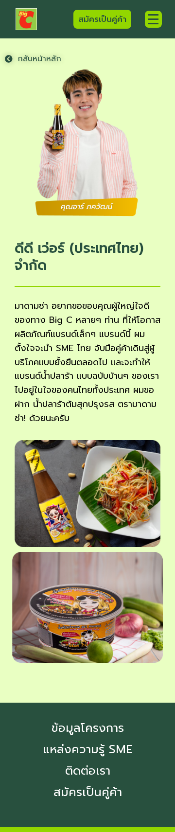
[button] (33, 59)
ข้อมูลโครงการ (88, 728)
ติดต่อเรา (87, 770)
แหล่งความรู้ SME (88, 749)
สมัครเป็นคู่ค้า (87, 792)
